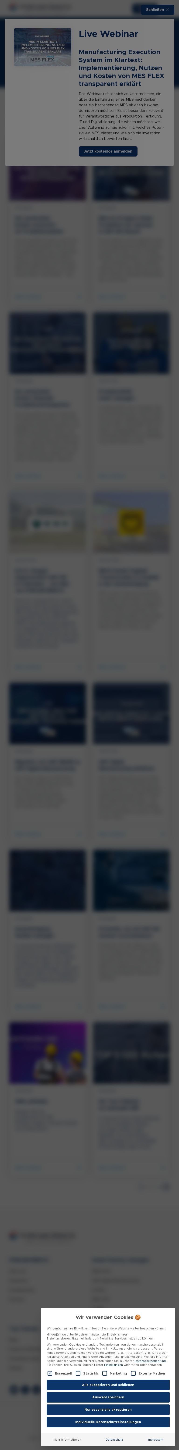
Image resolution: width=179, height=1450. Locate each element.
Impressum (155, 1439)
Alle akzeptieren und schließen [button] (108, 1385)
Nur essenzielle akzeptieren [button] (108, 1409)
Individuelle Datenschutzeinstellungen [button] (108, 1422)
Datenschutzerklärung (150, 1361)
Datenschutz (114, 1439)
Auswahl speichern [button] (108, 1397)
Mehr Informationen (67, 1439)
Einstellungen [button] (113, 1365)
